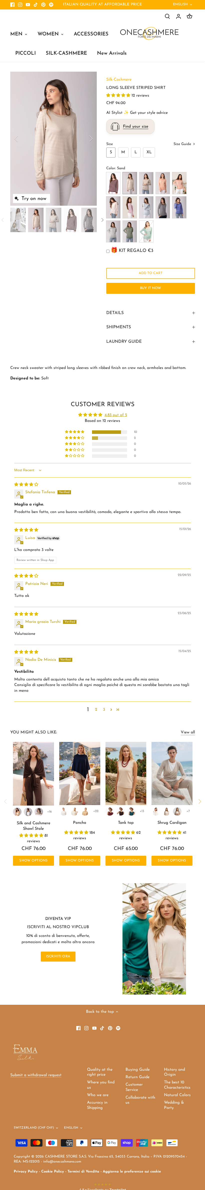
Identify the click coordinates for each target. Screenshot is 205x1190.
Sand (130, 183)
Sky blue (146, 207)
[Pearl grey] (28, 812)
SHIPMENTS (118, 327)
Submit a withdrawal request (36, 1075)
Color (110, 168)
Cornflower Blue (179, 207)
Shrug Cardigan (172, 823)
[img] (26, 485)
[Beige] (38, 812)
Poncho (79, 823)
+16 (49, 811)
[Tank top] (126, 773)
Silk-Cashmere (119, 80)
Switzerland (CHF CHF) (34, 1127)
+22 (95, 811)
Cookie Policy (52, 1172)
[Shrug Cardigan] (172, 773)
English (180, 4)
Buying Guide (138, 1070)
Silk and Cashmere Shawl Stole (33, 826)
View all (188, 732)
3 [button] (104, 710)
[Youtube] (28, 4)
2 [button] (96, 710)
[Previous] (22, 138)
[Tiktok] (36, 4)
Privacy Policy (26, 1172)
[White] (64, 811)
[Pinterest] (43, 4)
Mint (146, 231)
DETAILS (115, 313)
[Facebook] (12, 4)
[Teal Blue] (131, 811)
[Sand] (166, 811)
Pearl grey (113, 231)
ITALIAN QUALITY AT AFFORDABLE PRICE (102, 4)
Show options (33, 860)
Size (109, 144)
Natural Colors (177, 1095)
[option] (53, 139)
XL (149, 152)
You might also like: (33, 732)
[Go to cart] (189, 16)
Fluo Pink (130, 207)
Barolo (113, 183)
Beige (146, 183)
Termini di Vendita (83, 1172)
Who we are (97, 1095)
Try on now (34, 198)
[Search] (167, 16)
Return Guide (138, 1077)
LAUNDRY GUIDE (124, 342)
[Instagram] (20, 4)
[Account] (178, 16)
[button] (119, 96)
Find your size (135, 127)
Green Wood (130, 231)
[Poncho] (79, 773)
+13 (142, 811)
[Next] (84, 138)
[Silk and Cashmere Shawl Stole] (33, 774)
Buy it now (150, 288)
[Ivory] (74, 811)
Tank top (126, 823)
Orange (163, 183)
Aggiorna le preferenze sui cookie (132, 1172)
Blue (163, 207)
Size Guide (183, 144)
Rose (113, 207)
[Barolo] (110, 811)
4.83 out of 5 (115, 415)
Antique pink (179, 183)
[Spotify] (51, 4)
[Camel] (17, 812)
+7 (188, 811)
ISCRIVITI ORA (58, 956)
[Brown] (120, 811)
